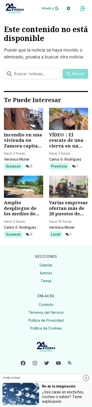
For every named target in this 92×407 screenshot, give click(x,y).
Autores (46, 273)
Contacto (46, 304)
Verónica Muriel (16, 159)
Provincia (60, 166)
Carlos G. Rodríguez (65, 159)
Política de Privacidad (46, 320)
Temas (46, 281)
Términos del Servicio (46, 312)
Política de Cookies (46, 328)
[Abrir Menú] (82, 8)
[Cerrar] (86, 378)
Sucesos (14, 166)
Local (56, 234)
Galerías (46, 265)
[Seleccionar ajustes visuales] (68, 8)
